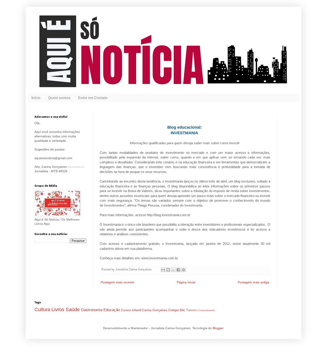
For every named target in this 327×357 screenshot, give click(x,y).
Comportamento (206, 310)
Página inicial (186, 282)
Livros (58, 309)
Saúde (73, 309)
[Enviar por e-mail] (163, 270)
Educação (112, 310)
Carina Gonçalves (155, 310)
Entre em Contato (93, 98)
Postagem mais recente (117, 282)
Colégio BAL (177, 310)
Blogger (218, 328)
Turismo (192, 310)
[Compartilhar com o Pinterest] (183, 270)
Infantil (137, 310)
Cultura (42, 309)
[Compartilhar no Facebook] (178, 270)
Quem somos (59, 98)
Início (35, 98)
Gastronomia (92, 310)
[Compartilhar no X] (173, 270)
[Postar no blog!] (168, 270)
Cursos (126, 310)
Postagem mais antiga (253, 282)
